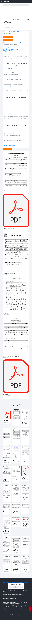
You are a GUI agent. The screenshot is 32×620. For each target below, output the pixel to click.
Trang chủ (4, 582)
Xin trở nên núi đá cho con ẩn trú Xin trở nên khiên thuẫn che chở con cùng (15, 42)
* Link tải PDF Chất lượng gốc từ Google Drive (9, 86)
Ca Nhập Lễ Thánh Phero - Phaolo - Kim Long (10, 52)
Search (12, 27)
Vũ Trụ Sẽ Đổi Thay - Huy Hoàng (8, 48)
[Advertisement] (16, 12)
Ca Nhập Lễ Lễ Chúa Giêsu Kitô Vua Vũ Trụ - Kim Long (11, 49)
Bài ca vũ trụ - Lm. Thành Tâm (8, 50)
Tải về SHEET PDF (8, 40)
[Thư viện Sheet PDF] (5, 1)
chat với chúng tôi (11, 611)
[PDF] (25, 24)
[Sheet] (27, 24)
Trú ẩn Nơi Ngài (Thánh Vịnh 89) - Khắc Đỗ (9, 47)
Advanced (19, 582)
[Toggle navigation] (30, 1)
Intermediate (16, 582)
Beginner (11, 582)
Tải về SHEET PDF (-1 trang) (18, 31)
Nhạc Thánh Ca (9, 33)
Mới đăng (8, 582)
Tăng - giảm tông (9, 68)
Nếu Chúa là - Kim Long (7, 51)
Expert (23, 582)
